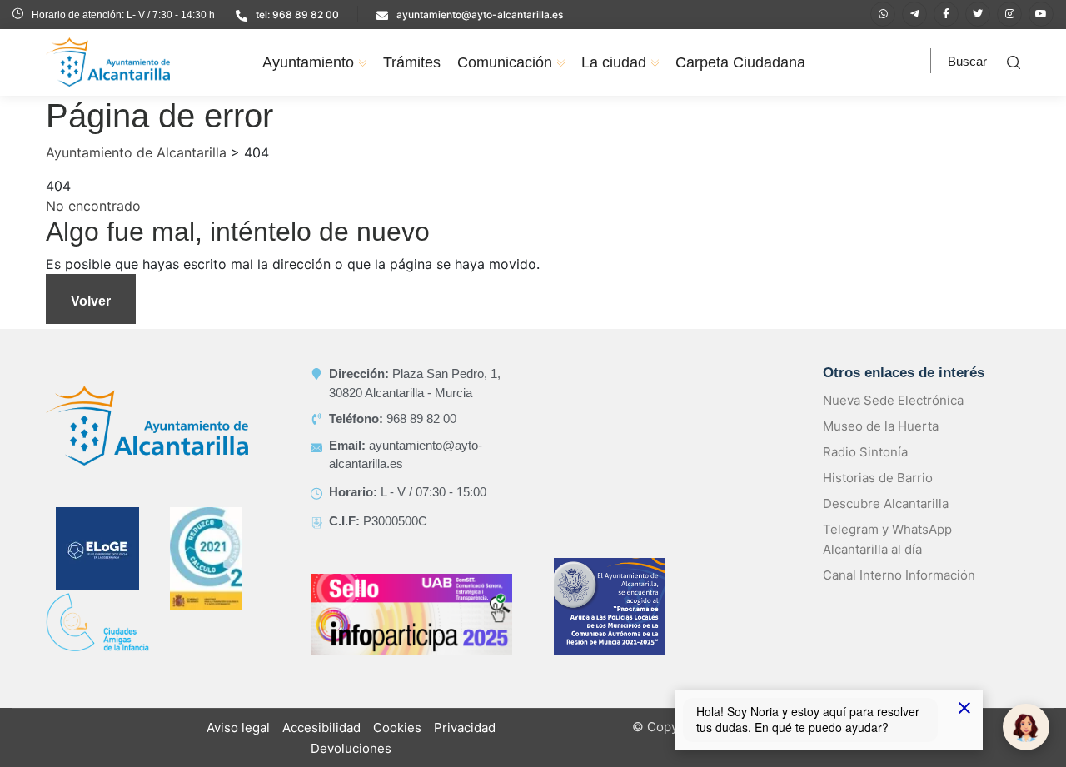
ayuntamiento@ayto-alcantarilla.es (479, 14)
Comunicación (504, 62)
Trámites (412, 62)
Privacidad (465, 727)
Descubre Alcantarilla (886, 503)
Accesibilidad (321, 727)
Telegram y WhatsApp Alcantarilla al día (887, 539)
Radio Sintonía (865, 452)
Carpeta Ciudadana (740, 62)
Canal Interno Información (899, 575)
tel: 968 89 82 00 (297, 14)
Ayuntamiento (308, 62)
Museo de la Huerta (881, 426)
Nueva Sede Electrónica (893, 400)
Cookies (397, 727)
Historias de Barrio (878, 478)
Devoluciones (351, 748)
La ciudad (613, 62)
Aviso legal (238, 727)
